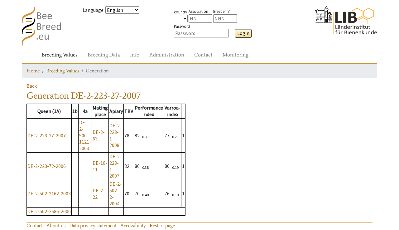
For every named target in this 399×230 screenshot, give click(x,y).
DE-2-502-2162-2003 (49, 193)
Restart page (162, 225)
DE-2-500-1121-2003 (85, 135)
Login (243, 33)
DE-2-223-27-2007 (46, 135)
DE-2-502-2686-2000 (49, 211)
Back (31, 86)
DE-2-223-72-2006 (46, 166)
